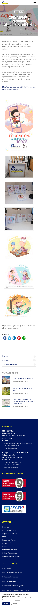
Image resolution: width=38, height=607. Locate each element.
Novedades (19, 12)
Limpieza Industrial (9, 530)
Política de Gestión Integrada (13, 585)
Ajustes (15, 603)
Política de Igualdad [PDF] (12, 572)
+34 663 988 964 (13, 464)
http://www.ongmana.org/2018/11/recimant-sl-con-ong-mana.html (19, 88)
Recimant (5, 527)
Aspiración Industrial (9, 533)
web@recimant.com (10, 448)
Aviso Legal (6, 567)
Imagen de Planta (8, 540)
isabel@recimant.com (11, 467)
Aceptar (6, 603)
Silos (4, 536)
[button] (35, 2)
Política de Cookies (9, 581)
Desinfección (7, 543)
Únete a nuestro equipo (11, 556)
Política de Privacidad (10, 576)
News (4, 546)
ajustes (17, 600)
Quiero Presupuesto (9, 553)
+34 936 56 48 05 (13, 445)
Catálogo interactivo (9, 549)
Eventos (5, 356)
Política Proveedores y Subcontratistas (16, 590)
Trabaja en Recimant (9, 364)
